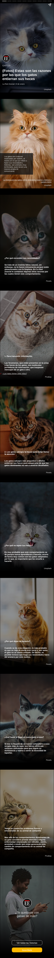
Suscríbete (27, 950)
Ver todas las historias (27, 943)
